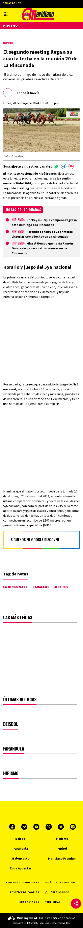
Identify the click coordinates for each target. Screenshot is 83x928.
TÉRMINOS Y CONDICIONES (21, 882)
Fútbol (62, 848)
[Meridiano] (38, 14)
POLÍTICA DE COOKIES (24, 892)
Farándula (20, 848)
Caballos (40, 587)
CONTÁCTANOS (29, 901)
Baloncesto (20, 858)
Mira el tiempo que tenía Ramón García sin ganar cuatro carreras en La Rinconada (42, 248)
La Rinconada (15, 587)
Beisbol (20, 839)
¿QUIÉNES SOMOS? (57, 892)
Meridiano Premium (62, 858)
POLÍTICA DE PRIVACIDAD (61, 882)
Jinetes (61, 587)
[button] (76, 904)
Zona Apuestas (21, 868)
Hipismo (9, 43)
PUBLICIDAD (53, 901)
